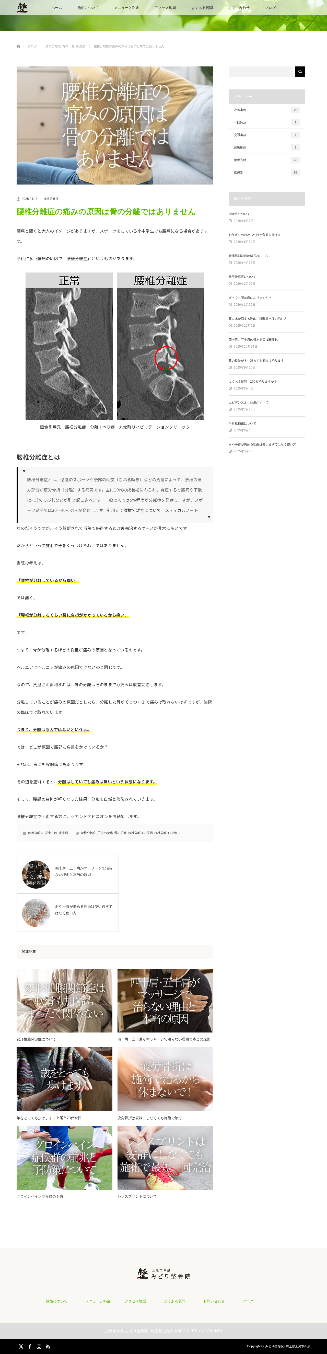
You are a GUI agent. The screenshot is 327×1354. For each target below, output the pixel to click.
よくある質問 (202, 8)
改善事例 (265, 110)
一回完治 (265, 122)
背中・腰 (51, 833)
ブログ (270, 8)
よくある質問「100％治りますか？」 (254, 381)
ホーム (56, 8)
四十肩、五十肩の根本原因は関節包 (253, 339)
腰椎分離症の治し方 (168, 833)
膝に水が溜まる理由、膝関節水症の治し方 (258, 318)
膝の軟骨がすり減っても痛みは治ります (256, 360)
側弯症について (239, 214)
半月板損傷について (242, 423)
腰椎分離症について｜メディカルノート (161, 510)
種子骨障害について (242, 277)
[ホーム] (18, 40)
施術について (88, 8)
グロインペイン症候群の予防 (40, 1196)
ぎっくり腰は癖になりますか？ (250, 298)
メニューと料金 (126, 8)
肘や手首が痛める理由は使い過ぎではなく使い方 (262, 444)
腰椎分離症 (51, 198)
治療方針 (265, 160)
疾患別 (63, 833)
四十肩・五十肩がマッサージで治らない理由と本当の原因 (164, 1039)
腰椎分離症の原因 (140, 833)
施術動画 (265, 147)
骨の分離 (120, 833)
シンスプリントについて (137, 1196)
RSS (47, 1345)
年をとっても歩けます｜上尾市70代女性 (49, 1118)
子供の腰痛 (105, 833)
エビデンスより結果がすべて (248, 402)
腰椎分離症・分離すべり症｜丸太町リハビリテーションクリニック (127, 427)
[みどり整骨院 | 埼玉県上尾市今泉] (163, 1274)
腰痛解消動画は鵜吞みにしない (250, 256)
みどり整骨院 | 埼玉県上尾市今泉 (287, 1346)
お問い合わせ (239, 8)
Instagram (38, 1345)
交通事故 (265, 135)
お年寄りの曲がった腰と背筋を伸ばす (255, 235)
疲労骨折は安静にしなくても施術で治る (150, 1118)
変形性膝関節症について (36, 1039)
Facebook (29, 1345)
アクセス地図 (165, 8)
